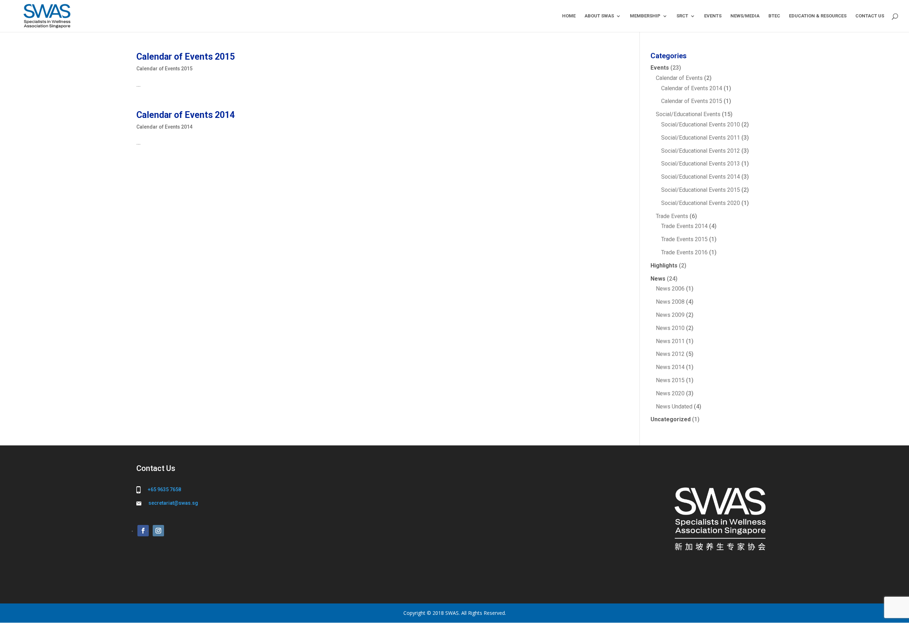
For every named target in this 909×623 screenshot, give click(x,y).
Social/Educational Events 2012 (700, 150)
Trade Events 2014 (684, 226)
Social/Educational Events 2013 (700, 163)
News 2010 (670, 328)
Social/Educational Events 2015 (700, 189)
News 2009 (670, 315)
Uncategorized (671, 419)
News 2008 (670, 301)
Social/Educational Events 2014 (700, 176)
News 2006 (670, 288)
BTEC (774, 15)
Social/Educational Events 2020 (700, 203)
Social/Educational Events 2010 (700, 124)
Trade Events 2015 (684, 239)
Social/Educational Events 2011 (700, 137)
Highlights (664, 265)
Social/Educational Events (688, 114)
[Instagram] (158, 530)
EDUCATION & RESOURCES (818, 15)
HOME (569, 15)
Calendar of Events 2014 (185, 115)
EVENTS (713, 15)
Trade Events (672, 216)
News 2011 (670, 341)
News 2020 (670, 393)
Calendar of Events (679, 78)
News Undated (674, 406)
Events (660, 67)
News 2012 (670, 354)
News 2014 (670, 367)
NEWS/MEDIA (745, 15)
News (658, 278)
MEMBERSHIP (645, 15)
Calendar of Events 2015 (185, 57)
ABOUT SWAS (599, 15)
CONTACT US (869, 15)
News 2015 (670, 380)
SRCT (682, 15)
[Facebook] (143, 530)
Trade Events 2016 (684, 252)
